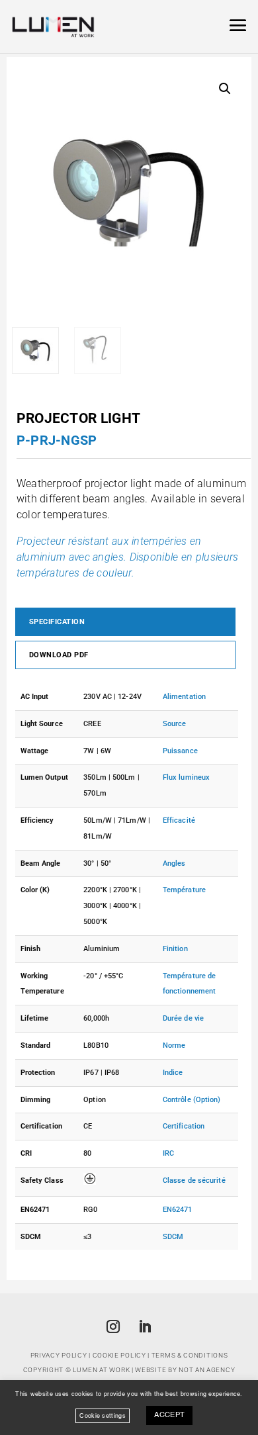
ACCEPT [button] (169, 1415)
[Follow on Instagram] (113, 1326)
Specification (57, 622)
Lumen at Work (101, 1369)
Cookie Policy (119, 1355)
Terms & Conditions (189, 1355)
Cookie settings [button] (102, 1415)
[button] (225, 89)
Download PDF (59, 655)
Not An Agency (207, 1369)
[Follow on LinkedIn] (145, 1326)
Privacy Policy (58, 1355)
